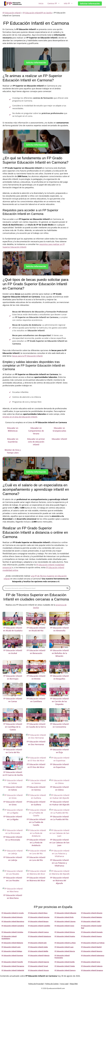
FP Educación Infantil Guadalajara (9, 937)
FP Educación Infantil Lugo (64, 947)
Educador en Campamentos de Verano (36, 431)
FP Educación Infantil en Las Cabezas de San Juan (59, 842)
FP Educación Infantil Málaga (12, 951)
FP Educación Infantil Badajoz (91, 917)
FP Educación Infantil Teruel (38, 966)
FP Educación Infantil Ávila (64, 917)
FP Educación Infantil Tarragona (13, 966)
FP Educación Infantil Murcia (65, 951)
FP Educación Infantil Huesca (91, 936)
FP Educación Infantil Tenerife (12, 962)
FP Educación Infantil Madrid (91, 947)
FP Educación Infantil (12, 12)
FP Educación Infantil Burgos (38, 921)
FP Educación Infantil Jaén (37, 943)
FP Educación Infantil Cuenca (38, 932)
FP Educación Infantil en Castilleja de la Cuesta (12, 727)
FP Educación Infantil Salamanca (92, 955)
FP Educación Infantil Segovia (38, 962)
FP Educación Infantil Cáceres (65, 921)
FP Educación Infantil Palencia (38, 955)
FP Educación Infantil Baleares (12, 943)
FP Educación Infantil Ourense (12, 955)
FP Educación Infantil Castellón (39, 926)
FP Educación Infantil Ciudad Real (91, 927)
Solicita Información (36, 62)
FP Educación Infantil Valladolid (13, 970)
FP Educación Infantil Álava (37, 913)
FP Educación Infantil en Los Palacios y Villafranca (59, 863)
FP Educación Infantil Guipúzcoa (39, 936)
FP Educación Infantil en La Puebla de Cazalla (36, 822)
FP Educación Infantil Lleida (38, 947)
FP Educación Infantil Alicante (91, 913)
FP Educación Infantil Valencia (91, 966)
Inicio (41, 3)
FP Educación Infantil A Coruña (13, 913)
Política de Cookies (52, 984)
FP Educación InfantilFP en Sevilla (37, 12)
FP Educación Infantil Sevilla (65, 962)
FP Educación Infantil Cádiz (90, 921)
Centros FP (52, 3)
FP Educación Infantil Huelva (65, 936)
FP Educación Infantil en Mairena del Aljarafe (59, 880)
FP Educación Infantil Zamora (65, 970)
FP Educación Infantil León (11, 947)
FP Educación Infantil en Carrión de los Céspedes (59, 701)
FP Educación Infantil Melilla (38, 951)
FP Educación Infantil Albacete (65, 913)
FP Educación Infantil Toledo (65, 966)
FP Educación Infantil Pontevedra (62, 956)
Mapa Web (74, 984)
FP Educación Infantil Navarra (91, 951)
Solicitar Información (90, 3)
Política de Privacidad (36, 984)
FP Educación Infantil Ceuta (64, 926)
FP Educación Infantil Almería (12, 917)
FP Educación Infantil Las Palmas (92, 943)
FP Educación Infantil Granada (91, 932)
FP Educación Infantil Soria (90, 962)
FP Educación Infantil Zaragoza (92, 970)
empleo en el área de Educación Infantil (20, 417)
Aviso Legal (64, 984)
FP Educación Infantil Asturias (38, 917)
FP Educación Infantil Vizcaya (38, 970)
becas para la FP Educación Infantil (27, 356)
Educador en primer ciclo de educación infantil (36, 442)
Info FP (67, 3)
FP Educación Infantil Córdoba (12, 932)
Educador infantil (59, 439)
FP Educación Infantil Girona (65, 932)
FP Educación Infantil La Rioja (65, 943)
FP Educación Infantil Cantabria (13, 926)
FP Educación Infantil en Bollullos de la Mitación (59, 653)
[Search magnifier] (67, 588)
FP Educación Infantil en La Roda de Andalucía (36, 842)
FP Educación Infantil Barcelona (13, 921)
